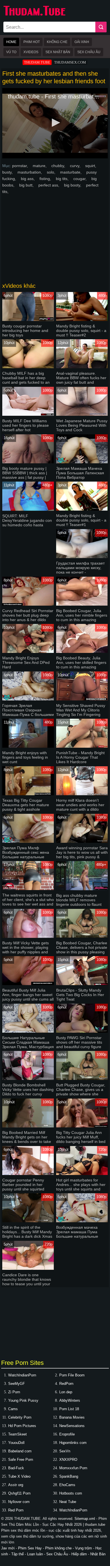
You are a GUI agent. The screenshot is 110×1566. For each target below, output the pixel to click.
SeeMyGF (16, 1383)
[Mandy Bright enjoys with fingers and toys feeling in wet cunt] (28, 746)
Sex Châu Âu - (58, 1554)
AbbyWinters (69, 1400)
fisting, (45, 178)
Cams (13, 1409)
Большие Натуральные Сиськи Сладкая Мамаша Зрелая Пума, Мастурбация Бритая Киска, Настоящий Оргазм (28, 1046)
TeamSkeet (17, 1434)
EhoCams (67, 1485)
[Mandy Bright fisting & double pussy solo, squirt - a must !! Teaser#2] (82, 320)
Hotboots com (70, 1493)
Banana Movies (72, 1417)
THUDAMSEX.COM (70, 62)
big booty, (73, 185)
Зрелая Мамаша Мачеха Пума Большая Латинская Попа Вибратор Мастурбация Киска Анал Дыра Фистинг (80, 477)
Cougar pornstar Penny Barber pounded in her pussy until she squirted (23, 1184)
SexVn (64, 1451)
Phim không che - (60, 1548)
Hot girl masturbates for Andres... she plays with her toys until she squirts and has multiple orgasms (80, 1187)
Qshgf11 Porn (19, 1493)
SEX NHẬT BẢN (57, 52)
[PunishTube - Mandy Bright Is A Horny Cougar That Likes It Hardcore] (82, 746)
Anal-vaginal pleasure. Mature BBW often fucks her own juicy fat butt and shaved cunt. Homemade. (81, 380)
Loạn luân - (36, 1554)
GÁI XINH (81, 42)
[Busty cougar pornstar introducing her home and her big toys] (28, 320)
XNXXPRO (68, 1459)
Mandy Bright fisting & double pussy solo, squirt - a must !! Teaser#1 (81, 520)
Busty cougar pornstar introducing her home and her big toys (25, 330)
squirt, (90, 165)
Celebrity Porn (19, 1417)
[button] (55, 122)
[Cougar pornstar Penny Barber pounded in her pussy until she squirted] (28, 1174)
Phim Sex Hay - (31, 1548)
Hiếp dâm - (80, 1554)
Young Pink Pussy (23, 1400)
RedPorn (66, 1383)
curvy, (76, 165)
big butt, (27, 185)
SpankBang (68, 1476)
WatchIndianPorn (22, 1375)
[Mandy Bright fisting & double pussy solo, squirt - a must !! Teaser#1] (82, 509)
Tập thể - (19, 1554)
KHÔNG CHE (57, 42)
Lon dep (65, 1392)
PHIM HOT (31, 42)
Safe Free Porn (20, 1459)
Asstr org (15, 1485)
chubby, (58, 165)
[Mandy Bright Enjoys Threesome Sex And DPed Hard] (28, 652)
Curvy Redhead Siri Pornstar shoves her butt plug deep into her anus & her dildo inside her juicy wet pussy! (27, 617)
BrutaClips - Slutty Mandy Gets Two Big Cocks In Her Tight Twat (80, 994)
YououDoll (16, 1443)
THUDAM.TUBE (37, 62)
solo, (51, 172)
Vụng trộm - (85, 1548)
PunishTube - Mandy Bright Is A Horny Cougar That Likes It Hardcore (80, 757)
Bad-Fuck (16, 1468)
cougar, (80, 178)
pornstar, (20, 165)
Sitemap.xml (84, 1518)
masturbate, (71, 172)
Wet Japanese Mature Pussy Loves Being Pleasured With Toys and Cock (81, 425)
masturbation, (30, 172)
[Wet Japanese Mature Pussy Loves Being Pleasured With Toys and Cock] (82, 414)
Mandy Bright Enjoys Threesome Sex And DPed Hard (26, 662)
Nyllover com (19, 1502)
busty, (8, 172)
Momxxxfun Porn (73, 1468)
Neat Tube (67, 1502)
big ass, (28, 178)
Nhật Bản (97, 1554)
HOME (11, 42)
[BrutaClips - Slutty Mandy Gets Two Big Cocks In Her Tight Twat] (82, 984)
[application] (55, 123)
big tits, (63, 178)
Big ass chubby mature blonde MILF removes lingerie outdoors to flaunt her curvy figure (79, 902)
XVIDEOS (30, 52)
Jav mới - (9, 1548)
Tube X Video (19, 1476)
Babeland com (20, 1451)
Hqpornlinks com (73, 1443)
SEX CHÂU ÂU (88, 52)
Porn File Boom (72, 1375)
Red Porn (15, 1510)
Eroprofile (67, 1434)
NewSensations (72, 1426)
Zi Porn (14, 1392)
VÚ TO (11, 52)
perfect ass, (49, 185)
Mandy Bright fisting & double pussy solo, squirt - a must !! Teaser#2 (81, 330)
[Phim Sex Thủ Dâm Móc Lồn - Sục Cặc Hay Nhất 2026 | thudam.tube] (34, 14)
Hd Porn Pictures (22, 1426)
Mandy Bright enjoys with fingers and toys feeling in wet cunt (25, 757)
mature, (40, 165)
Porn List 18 (69, 1409)
